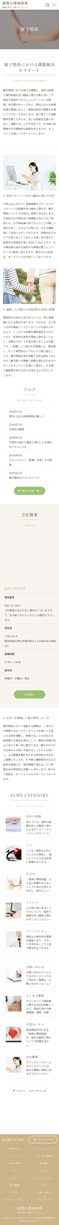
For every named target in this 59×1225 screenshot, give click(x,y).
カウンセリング (37, 1091)
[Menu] (54, 4)
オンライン (19, 1091)
